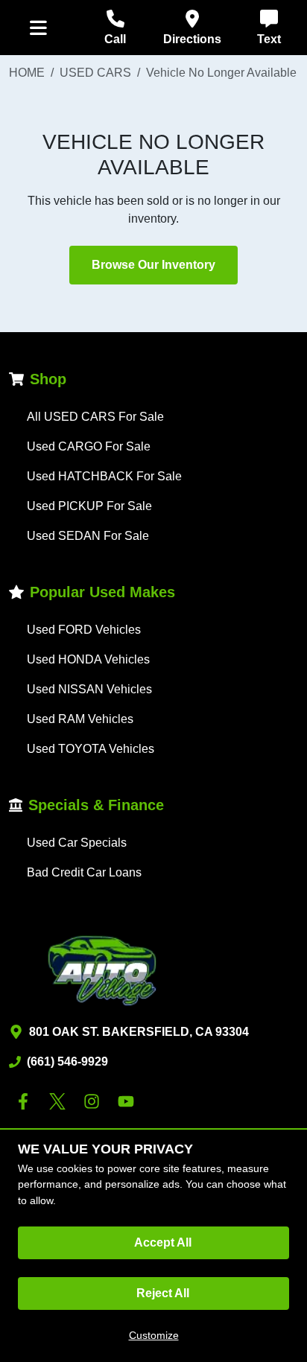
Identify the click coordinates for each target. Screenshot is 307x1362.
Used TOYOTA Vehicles (90, 748)
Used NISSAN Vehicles (89, 689)
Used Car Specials (77, 842)
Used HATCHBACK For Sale (104, 476)
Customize (154, 1335)
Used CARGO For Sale (89, 446)
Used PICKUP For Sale (89, 506)
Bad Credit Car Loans (84, 872)
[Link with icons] (26, 1101)
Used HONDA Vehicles (88, 659)
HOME (27, 72)
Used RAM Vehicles (80, 719)
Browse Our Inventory (153, 264)
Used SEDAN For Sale (88, 535)
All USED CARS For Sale (95, 416)
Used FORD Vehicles (84, 629)
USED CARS (95, 72)
